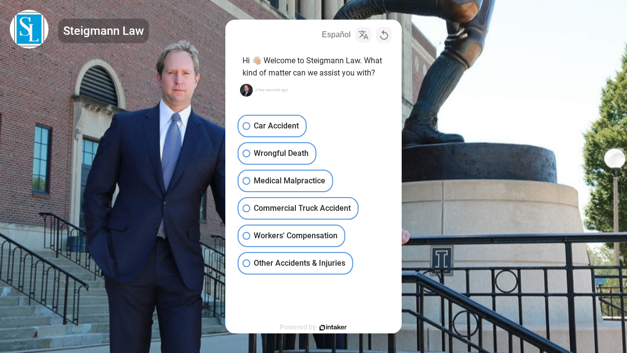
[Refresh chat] (384, 35)
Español (336, 34)
